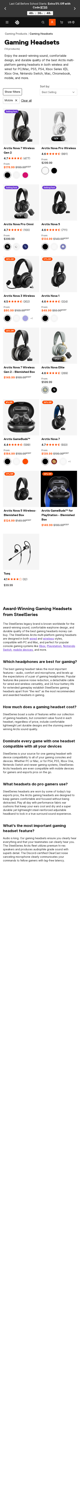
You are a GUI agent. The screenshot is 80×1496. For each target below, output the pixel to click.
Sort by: (45, 86)
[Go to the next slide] (75, 8)
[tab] (43, 22)
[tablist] (43, 22)
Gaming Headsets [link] (41, 33)
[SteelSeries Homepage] (17, 22)
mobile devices (23, 649)
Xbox (42, 646)
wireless (48, 638)
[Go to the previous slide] (5, 8)
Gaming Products (16, 33)
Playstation (54, 646)
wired (33, 638)
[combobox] (58, 92)
